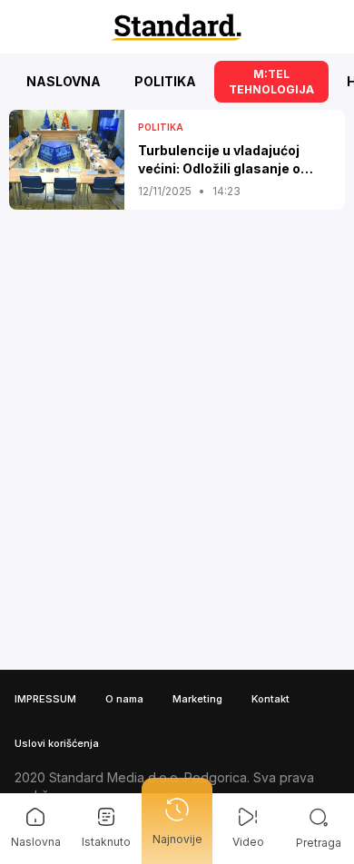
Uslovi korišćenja (57, 743)
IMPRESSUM (45, 698)
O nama (124, 698)
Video (248, 842)
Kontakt (270, 698)
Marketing (197, 698)
